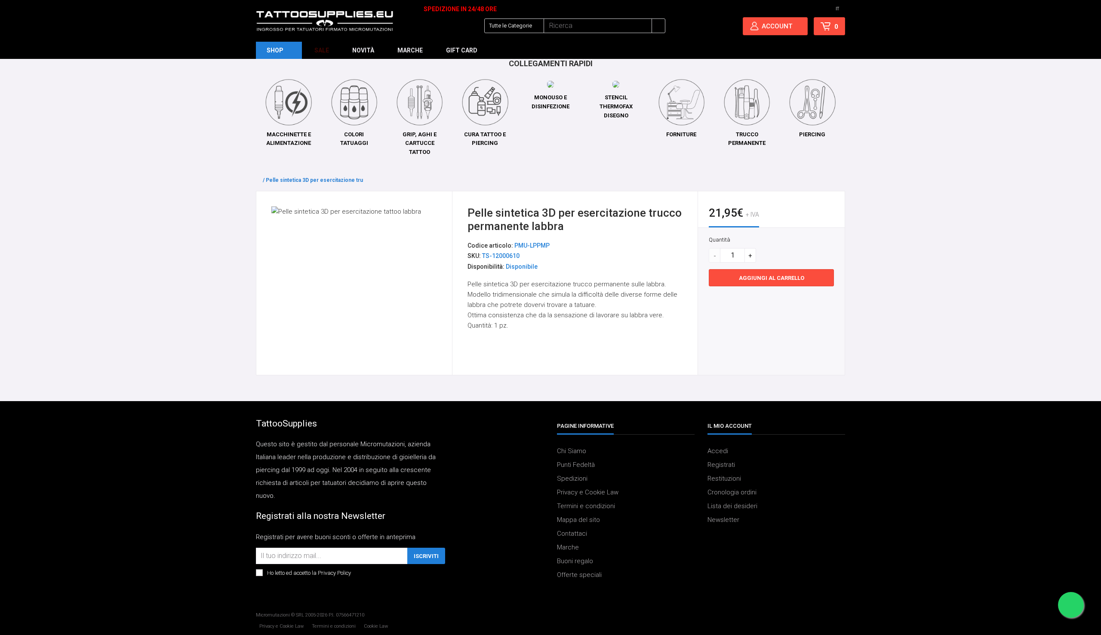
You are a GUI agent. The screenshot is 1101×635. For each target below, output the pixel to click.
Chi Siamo (571, 451)
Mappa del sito (578, 520)
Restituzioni (724, 478)
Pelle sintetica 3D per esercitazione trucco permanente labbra (343, 180)
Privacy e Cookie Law (587, 492)
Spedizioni (572, 478)
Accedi (717, 451)
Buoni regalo (575, 561)
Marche (568, 547)
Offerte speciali (579, 575)
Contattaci (572, 533)
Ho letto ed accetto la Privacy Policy (309, 573)
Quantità (719, 239)
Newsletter (723, 520)
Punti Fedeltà (576, 465)
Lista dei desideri (732, 506)
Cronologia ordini (732, 492)
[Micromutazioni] (325, 21)
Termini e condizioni (586, 506)
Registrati (721, 465)
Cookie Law (376, 626)
